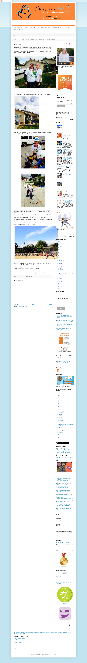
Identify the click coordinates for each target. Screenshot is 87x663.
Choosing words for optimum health (64, 493)
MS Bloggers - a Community (20, 643)
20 (58, 400)
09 (58, 439)
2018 (59, 252)
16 (58, 406)
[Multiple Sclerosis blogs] (63, 567)
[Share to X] (28, 276)
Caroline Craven (62, 369)
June (60, 266)
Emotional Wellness (50, 39)
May (59, 268)
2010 (59, 286)
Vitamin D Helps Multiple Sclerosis (63, 491)
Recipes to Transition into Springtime (64, 483)
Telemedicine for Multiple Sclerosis (63, 504)
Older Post (50, 304)
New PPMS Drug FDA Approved (63, 482)
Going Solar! (60, 269)
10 (58, 437)
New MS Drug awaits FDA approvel (63, 490)
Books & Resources (17, 33)
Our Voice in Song (18, 641)
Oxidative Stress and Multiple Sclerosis (64, 494)
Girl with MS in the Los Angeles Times (64, 315)
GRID (28, 48)
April (59, 276)
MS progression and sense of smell (63, 326)
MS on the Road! (56, 33)
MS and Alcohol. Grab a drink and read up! (65, 500)
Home (33, 304)
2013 (59, 283)
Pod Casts (25, 33)
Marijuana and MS (60, 497)
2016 (59, 255)
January (60, 281)
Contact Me (64, 33)
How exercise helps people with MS (64, 323)
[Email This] (26, 276)
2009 (59, 288)
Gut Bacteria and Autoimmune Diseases (64, 502)
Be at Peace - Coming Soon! (62, 448)
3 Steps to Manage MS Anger (62, 487)
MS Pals (16, 639)
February (60, 279)
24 (58, 393)
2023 (59, 244)
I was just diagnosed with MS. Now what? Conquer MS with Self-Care (67, 201)
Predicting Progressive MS (62, 486)
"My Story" (59, 357)
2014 (59, 258)
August (60, 263)
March (60, 278)
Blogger (54, 654)
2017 (59, 254)
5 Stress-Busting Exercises (62, 507)
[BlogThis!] (27, 276)
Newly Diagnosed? (30, 39)
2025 (59, 241)
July (59, 265)
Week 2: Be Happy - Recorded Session (64, 451)
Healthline (65, 573)
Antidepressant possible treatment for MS (65, 321)
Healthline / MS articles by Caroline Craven (65, 320)
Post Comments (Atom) (23, 306)
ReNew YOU (21, 39)
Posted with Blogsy (48, 272)
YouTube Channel (47, 33)
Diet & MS (15, 39)
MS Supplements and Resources (63, 361)
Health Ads (65, 43)
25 (58, 392)
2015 (59, 257)
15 (58, 408)
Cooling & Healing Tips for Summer (63, 505)
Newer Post (16, 304)
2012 (59, 285)
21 (58, 398)
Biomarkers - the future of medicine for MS (65, 498)
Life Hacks (31, 33)
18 (58, 403)
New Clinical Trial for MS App (62, 476)
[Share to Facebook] (30, 276)
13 (58, 434)
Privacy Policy (60, 364)
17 (58, 404)
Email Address (64, 101)
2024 (59, 242)
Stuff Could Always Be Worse (20, 638)
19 (58, 401)
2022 (59, 246)
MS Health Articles (40, 39)
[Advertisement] (33, 293)
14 (58, 409)
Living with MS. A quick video (63, 542)
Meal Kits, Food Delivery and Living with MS (67, 182)
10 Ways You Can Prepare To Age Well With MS (68, 174)
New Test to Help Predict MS (62, 480)
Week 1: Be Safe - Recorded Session (64, 449)
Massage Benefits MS (67, 133)
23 (58, 395)
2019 (59, 250)
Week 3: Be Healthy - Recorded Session (64, 452)
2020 (59, 249)
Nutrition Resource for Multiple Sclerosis (65, 166)
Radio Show (38, 33)
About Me (71, 33)
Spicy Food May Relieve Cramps (63, 501)
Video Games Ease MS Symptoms (63, 484)
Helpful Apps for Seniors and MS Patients (65, 457)
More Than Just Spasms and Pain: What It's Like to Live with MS (67, 158)
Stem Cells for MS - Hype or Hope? (63, 509)
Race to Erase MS (18, 642)
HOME (14, 35)
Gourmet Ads (61, 370)
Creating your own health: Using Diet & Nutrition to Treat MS (68, 192)
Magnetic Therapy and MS (62, 495)
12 (58, 435)
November (61, 260)
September (61, 261)
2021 (59, 247)
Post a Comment (18, 283)
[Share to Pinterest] (31, 276)
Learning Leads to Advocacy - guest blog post (68, 150)
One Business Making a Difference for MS (65, 508)
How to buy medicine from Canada (63, 362)
